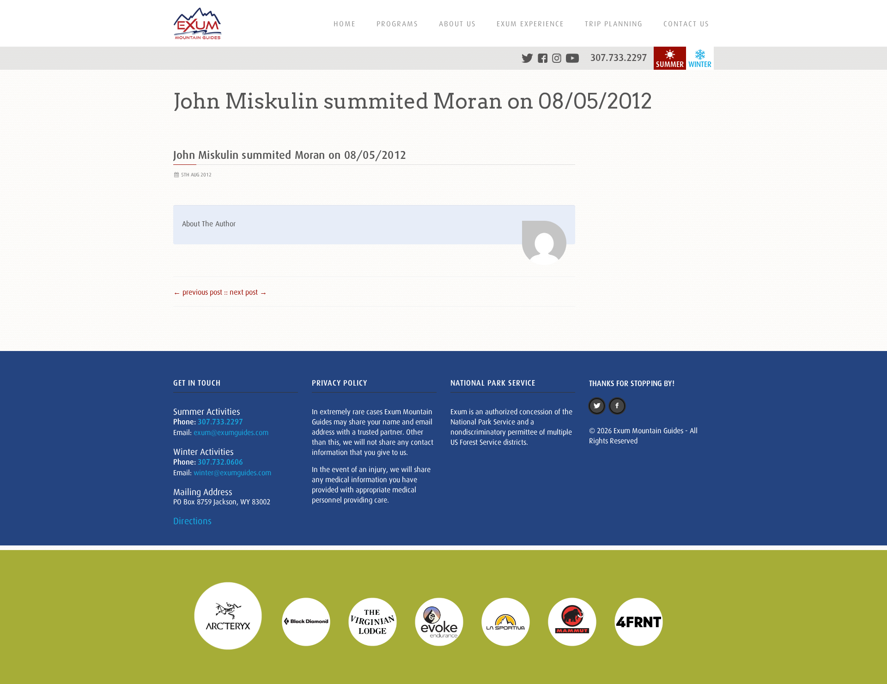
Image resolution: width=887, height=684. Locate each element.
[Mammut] (578, 621)
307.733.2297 (618, 57)
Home (345, 23)
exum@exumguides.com (231, 432)
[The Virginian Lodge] (378, 621)
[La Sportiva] (511, 621)
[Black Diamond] (312, 621)
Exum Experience (530, 23)
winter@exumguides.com (232, 472)
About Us (457, 23)
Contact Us (686, 23)
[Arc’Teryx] (233, 621)
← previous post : (199, 292)
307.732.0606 (220, 462)
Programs (397, 23)
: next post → (246, 292)
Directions (192, 521)
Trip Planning (614, 23)
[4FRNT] (644, 621)
